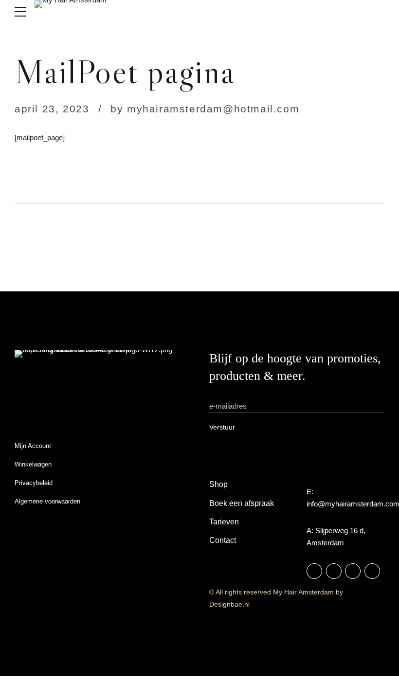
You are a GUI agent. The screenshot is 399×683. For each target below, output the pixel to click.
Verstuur (222, 427)
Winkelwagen (33, 464)
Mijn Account (33, 445)
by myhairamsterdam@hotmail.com (204, 108)
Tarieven (224, 522)
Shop (218, 484)
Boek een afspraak (241, 503)
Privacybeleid (34, 482)
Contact (222, 540)
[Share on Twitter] (261, 173)
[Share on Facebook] (242, 173)
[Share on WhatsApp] (281, 173)
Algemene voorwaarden (47, 501)
